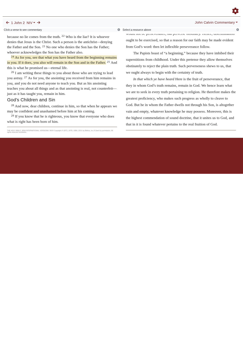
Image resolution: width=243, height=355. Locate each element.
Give (149, 149)
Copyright (128, 149)
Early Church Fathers (154, 6)
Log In (222, 6)
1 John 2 (18, 23)
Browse (133, 6)
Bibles (115, 149)
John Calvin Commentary (215, 22)
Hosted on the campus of (105, 164)
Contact (143, 149)
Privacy (136, 149)
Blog (196, 6)
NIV (29, 23)
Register (234, 6)
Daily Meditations (180, 6)
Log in (94, 149)
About (121, 149)
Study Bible (209, 6)
